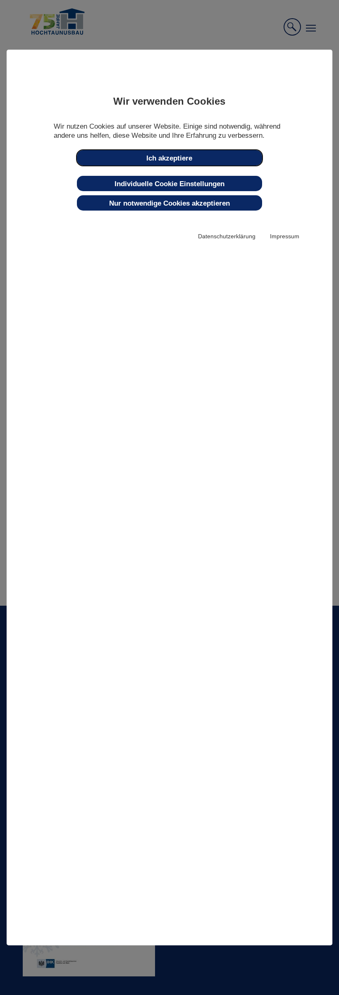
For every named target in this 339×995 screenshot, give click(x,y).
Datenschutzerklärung (226, 236)
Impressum (284, 236)
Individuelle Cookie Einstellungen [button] (169, 183)
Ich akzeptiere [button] (169, 158)
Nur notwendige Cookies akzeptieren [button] (169, 203)
